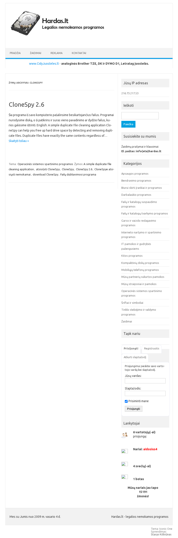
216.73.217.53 (129, 93)
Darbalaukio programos (136, 194)
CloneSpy (68, 169)
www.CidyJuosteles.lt (44, 63)
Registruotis (151, 348)
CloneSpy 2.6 (26, 104)
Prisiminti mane (139, 401)
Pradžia (15, 53)
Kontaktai (79, 53)
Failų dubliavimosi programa (78, 174)
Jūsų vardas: (133, 376)
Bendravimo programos (136, 180)
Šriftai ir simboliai (132, 302)
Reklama (57, 53)
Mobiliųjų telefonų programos (140, 269)
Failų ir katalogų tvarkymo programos (144, 213)
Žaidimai (35, 53)
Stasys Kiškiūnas (161, 534)
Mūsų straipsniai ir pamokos (139, 283)
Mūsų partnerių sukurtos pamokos (142, 276)
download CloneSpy (45, 174)
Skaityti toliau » (19, 141)
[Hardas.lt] (63, 40)
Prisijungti (131, 348)
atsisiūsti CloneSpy (48, 169)
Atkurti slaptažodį (135, 357)
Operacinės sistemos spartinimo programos (45, 163)
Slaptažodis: (133, 388)
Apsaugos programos (134, 173)
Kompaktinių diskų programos (140, 262)
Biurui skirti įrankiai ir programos (141, 187)
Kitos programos (132, 255)
